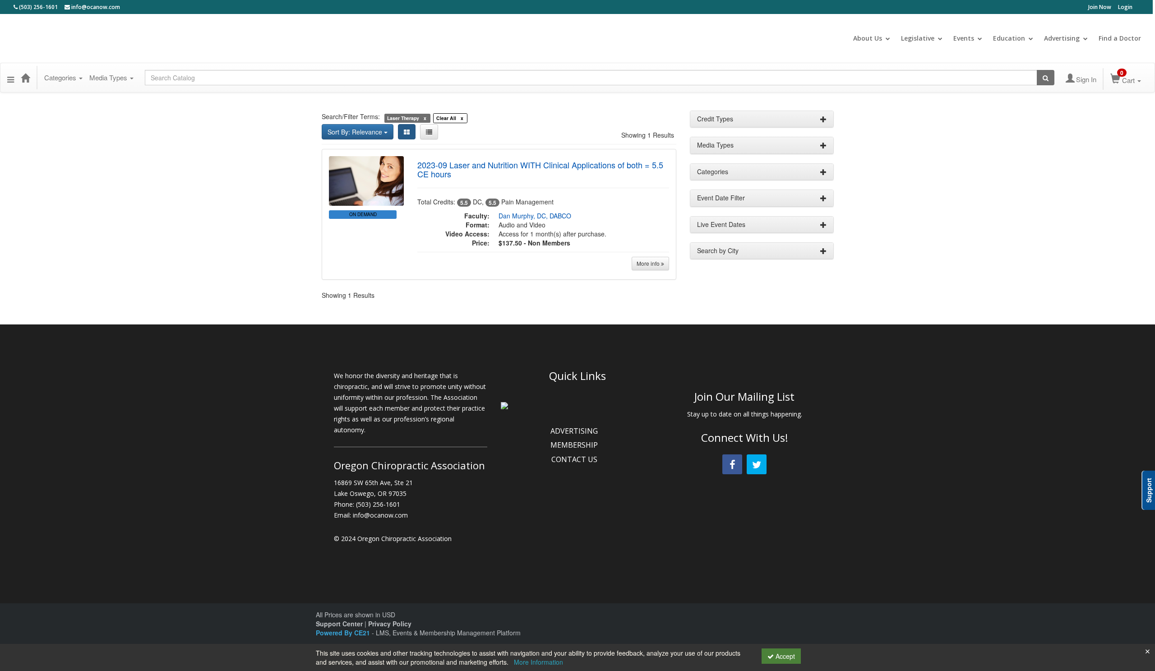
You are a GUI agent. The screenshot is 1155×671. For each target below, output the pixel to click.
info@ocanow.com (95, 7)
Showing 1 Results (647, 134)
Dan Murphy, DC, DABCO (535, 215)
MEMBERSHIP (575, 445)
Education (1009, 38)
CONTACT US (575, 459)
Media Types (109, 77)
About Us (867, 38)
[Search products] (1045, 77)
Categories (61, 77)
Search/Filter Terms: (351, 116)
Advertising (1062, 38)
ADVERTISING (575, 431)
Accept (784, 656)
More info (649, 263)
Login (1125, 7)
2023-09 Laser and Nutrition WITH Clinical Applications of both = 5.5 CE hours (540, 169)
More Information (538, 661)
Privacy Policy (389, 623)
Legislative (917, 38)
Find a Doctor (1120, 38)
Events (963, 38)
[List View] (429, 131)
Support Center (339, 623)
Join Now (1099, 7)
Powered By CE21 (344, 632)
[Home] (25, 77)
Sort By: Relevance (356, 131)
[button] (10, 77)
